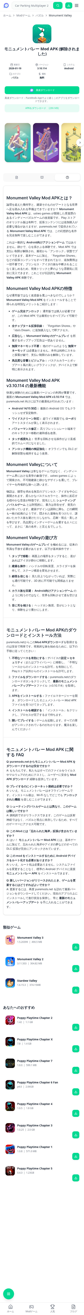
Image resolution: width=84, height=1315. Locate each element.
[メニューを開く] (76, 5)
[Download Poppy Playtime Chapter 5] (75, 1177)
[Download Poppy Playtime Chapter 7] (75, 1070)
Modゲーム (23, 15)
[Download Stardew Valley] (75, 990)
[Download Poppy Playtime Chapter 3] (75, 1134)
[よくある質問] (67, 177)
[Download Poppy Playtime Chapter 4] (75, 1113)
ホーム (7, 15)
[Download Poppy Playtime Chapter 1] (75, 1156)
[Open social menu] (8, 1293)
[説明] (16, 177)
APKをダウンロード (42, 108)
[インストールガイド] (42, 177)
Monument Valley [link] (60, 15)
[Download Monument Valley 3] (75, 947)
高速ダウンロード (45, 90)
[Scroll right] (80, 143)
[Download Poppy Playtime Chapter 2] (75, 1027)
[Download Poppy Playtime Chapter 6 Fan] (75, 1091)
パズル (40, 15)
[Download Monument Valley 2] (75, 968)
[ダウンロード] (68, 5)
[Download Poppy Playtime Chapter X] (75, 1048)
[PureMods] (6, 5)
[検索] (58, 5)
